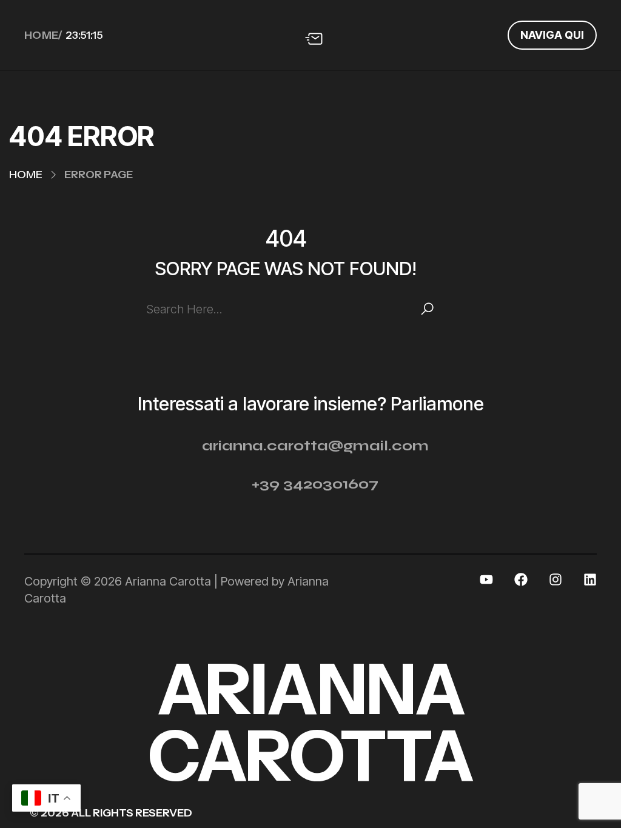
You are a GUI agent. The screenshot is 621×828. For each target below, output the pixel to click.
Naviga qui (552, 34)
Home (25, 175)
